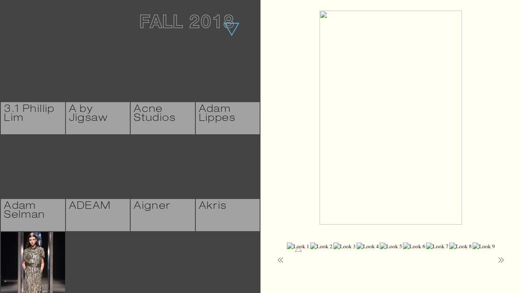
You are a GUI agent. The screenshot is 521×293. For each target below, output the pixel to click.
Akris (213, 207)
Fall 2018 (186, 24)
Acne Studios (155, 114)
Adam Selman (25, 211)
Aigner (152, 207)
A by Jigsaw (88, 114)
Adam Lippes (217, 114)
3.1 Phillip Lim (29, 114)
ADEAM (90, 207)
